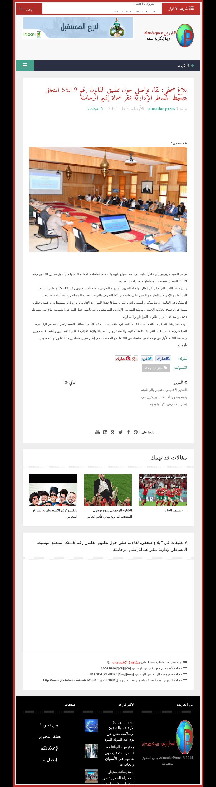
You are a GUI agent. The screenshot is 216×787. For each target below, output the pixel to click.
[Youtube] (97, 432)
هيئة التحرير (49, 736)
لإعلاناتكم (49, 748)
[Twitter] (120, 432)
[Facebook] (127, 432)
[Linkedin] (104, 432)
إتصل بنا (49, 759)
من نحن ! (49, 724)
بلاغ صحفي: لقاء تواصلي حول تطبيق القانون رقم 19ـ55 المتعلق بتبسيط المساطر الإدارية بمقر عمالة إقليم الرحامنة (116, 94)
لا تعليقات (95, 109)
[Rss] (135, 432)
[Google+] (112, 432)
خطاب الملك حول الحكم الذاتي (131, 9)
